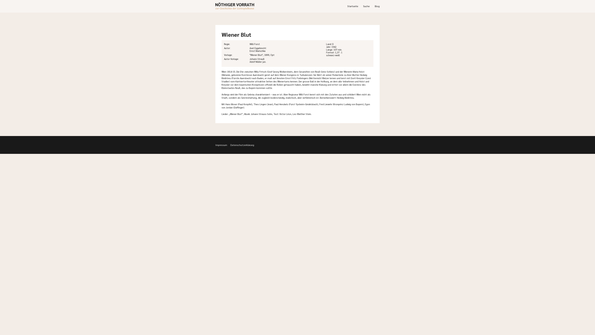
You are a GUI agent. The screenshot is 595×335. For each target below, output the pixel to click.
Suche (366, 6)
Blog (377, 6)
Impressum (221, 145)
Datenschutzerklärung (242, 145)
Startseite (352, 6)
